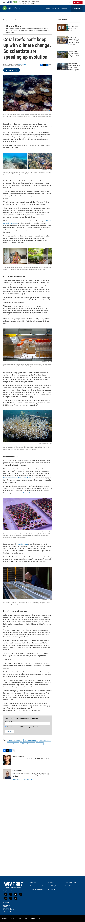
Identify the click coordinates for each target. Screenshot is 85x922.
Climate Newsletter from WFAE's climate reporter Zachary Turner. (23, 727)
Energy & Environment (9, 20)
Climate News (13, 26)
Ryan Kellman (22, 64)
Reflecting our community (37, 886)
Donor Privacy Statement (54, 886)
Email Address (8, 721)
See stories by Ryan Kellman (22, 779)
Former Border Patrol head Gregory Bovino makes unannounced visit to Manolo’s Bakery (74, 67)
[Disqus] (42, 811)
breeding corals (23, 544)
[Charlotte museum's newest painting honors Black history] (62, 27)
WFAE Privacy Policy (70, 882)
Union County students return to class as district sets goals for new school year (73, 41)
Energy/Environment (30, 740)
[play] (4, 8)
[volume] (9, 8)
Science (40, 743)
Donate (78, 2)
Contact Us (51, 882)
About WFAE (33, 882)
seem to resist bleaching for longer (24, 493)
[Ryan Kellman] (7, 774)
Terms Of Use (69, 886)
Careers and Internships (36, 889)
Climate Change (13, 743)
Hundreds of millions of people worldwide (17, 478)
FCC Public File (51, 889)
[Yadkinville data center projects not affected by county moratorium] (62, 54)
